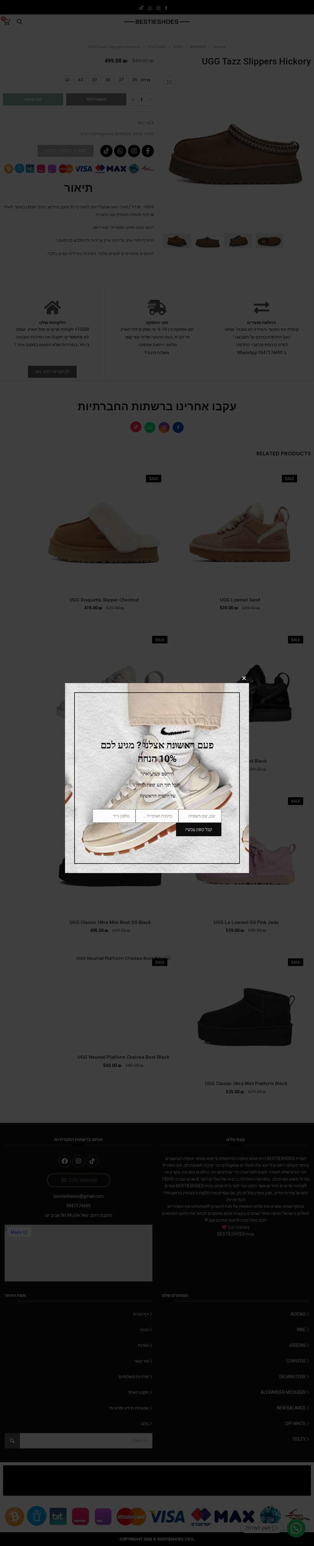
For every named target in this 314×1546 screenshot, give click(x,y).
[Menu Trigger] (305, 8)
